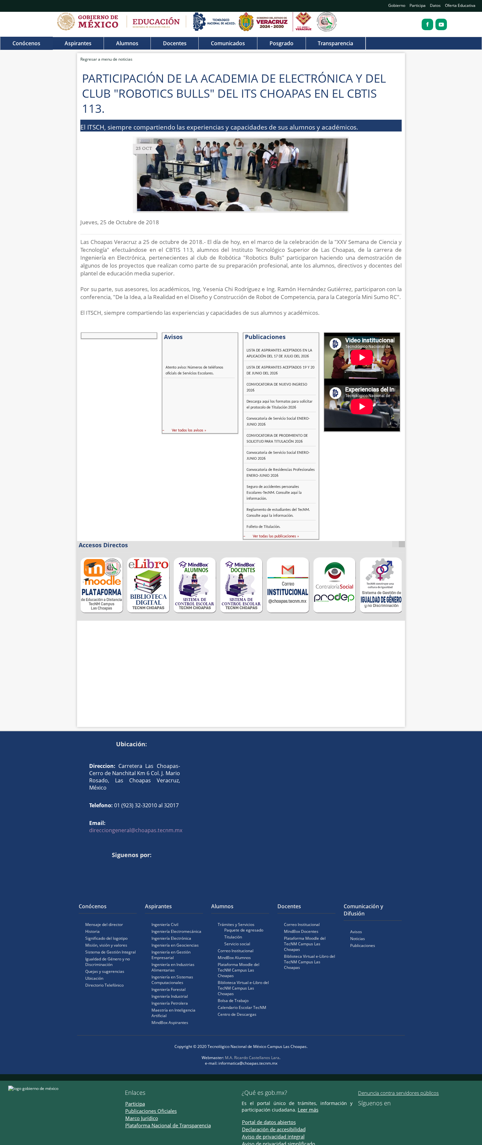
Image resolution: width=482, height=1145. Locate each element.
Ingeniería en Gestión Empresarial (171, 954)
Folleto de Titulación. (263, 527)
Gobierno (396, 5)
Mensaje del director (104, 924)
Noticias (357, 938)
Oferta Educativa (460, 5)
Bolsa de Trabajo (233, 1000)
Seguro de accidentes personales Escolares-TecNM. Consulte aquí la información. (274, 493)
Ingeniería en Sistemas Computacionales (172, 979)
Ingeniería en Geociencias (175, 945)
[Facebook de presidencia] (360, 1114)
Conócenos (26, 43)
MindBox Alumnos (234, 957)
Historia (92, 931)
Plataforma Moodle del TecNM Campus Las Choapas (238, 970)
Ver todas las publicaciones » (276, 536)
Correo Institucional (235, 951)
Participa (418, 5)
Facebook (86, 866)
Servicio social (237, 944)
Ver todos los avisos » (189, 430)
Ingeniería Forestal (168, 989)
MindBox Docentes (301, 931)
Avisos (356, 931)
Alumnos (127, 43)
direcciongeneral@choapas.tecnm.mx (135, 830)
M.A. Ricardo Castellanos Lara (252, 1057)
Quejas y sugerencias (104, 971)
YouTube (95, 866)
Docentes (175, 43)
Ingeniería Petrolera (169, 1003)
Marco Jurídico (141, 1118)
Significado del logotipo (106, 938)
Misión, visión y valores (106, 945)
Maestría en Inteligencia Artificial (173, 1012)
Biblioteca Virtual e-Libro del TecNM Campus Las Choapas (243, 988)
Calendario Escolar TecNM (242, 1007)
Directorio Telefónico (104, 985)
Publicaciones (362, 945)
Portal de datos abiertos (269, 1122)
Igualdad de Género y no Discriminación (107, 961)
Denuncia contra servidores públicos (398, 1093)
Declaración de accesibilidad (274, 1129)
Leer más (308, 1109)
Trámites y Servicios (236, 924)
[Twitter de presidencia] (370, 1114)
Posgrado (281, 43)
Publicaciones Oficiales (151, 1111)
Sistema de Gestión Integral (110, 952)
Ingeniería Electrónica (171, 938)
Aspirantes (78, 43)
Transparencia (335, 43)
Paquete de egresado (243, 930)
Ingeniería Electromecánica (176, 931)
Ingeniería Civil (164, 924)
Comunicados (228, 43)
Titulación (233, 937)
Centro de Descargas (237, 1014)
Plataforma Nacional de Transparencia (168, 1125)
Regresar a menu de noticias (106, 59)
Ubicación (94, 978)
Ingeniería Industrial (169, 996)
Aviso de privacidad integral (273, 1136)
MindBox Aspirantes (169, 1022)
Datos (435, 5)
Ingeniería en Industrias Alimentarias (172, 967)
